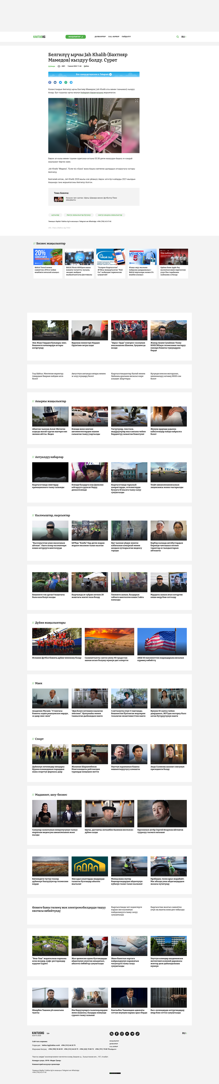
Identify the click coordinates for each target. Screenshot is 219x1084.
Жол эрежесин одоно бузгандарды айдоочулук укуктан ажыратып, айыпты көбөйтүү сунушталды (89, 961)
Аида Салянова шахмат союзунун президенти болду (167, 767)
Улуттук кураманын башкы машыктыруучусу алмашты (125, 767)
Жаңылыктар (74, 37)
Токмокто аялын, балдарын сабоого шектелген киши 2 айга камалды (127, 597)
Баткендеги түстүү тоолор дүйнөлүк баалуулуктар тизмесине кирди (50, 881)
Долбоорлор (100, 37)
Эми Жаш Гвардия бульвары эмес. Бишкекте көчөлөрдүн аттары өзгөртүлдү (49, 345)
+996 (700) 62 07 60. (104, 221)
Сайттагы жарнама (39, 1041)
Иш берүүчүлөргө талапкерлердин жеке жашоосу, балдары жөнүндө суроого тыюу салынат (89, 1012)
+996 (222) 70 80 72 (86, 1049)
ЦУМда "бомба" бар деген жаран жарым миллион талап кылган (88, 544)
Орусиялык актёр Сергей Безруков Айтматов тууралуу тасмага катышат (160, 831)
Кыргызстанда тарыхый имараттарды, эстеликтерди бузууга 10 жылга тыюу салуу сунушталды (126, 489)
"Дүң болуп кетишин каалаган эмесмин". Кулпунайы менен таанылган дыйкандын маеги (87, 713)
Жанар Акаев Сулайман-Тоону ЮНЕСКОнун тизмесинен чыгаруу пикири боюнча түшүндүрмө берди (168, 347)
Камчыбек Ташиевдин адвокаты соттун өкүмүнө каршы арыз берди (129, 1011)
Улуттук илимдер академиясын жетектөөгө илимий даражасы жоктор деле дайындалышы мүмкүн (167, 962)
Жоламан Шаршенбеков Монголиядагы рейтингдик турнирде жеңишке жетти (86, 769)
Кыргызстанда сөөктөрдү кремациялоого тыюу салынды (48, 486)
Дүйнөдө (51, 66)
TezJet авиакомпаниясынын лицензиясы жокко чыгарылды (167, 486)
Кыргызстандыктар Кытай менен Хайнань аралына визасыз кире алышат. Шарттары (128, 376)
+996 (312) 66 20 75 (68, 1045)
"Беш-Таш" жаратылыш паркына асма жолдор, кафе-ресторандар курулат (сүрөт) (49, 961)
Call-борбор (113, 37)
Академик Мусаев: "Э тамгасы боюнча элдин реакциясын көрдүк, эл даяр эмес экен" (50, 713)
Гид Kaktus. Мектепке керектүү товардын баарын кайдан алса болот (47, 376)
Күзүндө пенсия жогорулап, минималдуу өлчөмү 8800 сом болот (166, 376)
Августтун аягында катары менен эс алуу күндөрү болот (89, 374)
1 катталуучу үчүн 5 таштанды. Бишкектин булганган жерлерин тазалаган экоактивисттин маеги (128, 713)
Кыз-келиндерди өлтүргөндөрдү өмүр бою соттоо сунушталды (167, 1011)
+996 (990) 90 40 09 (55, 1049)
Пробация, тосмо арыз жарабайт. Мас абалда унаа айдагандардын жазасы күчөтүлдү (167, 881)
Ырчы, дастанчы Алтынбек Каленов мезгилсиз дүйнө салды (109, 831)
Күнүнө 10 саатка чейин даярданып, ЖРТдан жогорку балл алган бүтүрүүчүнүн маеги (168, 713)
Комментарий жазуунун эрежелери (46, 1064)
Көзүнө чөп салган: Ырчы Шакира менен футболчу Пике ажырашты (91, 199)
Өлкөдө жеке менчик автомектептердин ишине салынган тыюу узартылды (86, 431)
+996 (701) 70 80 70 (102, 1049)
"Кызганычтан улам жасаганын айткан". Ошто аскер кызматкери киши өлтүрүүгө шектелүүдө (49, 545)
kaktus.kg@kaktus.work (51, 1045)
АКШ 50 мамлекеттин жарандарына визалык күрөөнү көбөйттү (160, 659)
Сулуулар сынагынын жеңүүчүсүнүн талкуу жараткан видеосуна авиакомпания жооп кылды (55, 832)
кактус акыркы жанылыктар (110, 215)
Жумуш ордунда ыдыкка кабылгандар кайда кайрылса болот (166, 431)
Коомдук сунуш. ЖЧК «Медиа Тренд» (46, 1060)
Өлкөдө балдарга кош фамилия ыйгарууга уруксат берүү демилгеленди (87, 487)
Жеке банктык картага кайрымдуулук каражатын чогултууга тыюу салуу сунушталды (125, 962)
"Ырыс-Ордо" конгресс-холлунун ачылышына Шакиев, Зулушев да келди (128, 345)
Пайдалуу (126, 37)
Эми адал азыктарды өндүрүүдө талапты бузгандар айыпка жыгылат (88, 881)
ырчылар (55, 215)
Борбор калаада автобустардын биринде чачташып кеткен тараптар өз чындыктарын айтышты (167, 547)
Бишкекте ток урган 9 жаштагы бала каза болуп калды (48, 595)
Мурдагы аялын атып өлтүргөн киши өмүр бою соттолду (167, 595)
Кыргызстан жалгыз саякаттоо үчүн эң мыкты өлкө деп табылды (168, 908)
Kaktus (86, 66)
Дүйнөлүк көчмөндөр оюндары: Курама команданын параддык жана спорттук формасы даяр (48, 769)
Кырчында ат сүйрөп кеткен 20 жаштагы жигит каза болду (88, 595)
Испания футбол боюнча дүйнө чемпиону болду (56, 658)
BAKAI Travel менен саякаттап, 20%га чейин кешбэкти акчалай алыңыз (47, 269)
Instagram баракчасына (92, 92)
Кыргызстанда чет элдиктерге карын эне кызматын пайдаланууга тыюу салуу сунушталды (126, 911)
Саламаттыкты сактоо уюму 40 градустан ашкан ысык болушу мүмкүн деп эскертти (106, 659)
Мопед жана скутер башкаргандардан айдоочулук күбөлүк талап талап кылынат (127, 881)
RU (184, 1033)
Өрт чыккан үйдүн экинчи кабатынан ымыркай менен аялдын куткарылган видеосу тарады (126, 547)
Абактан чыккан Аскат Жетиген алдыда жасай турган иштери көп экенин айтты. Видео (49, 431)
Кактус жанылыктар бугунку (79, 215)
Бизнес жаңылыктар (50, 243)
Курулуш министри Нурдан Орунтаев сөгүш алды (86, 344)
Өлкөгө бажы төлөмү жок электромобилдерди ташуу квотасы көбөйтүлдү (69, 909)
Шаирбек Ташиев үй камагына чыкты (48, 1011)
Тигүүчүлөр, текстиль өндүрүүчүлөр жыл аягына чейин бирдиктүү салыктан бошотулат (128, 431)
